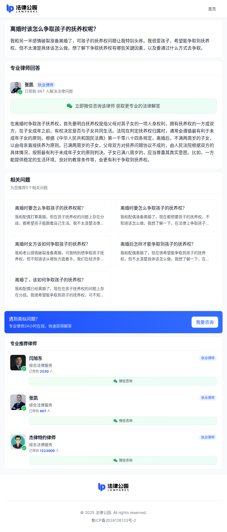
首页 (212, 8)
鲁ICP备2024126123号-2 (113, 520)
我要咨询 (205, 322)
